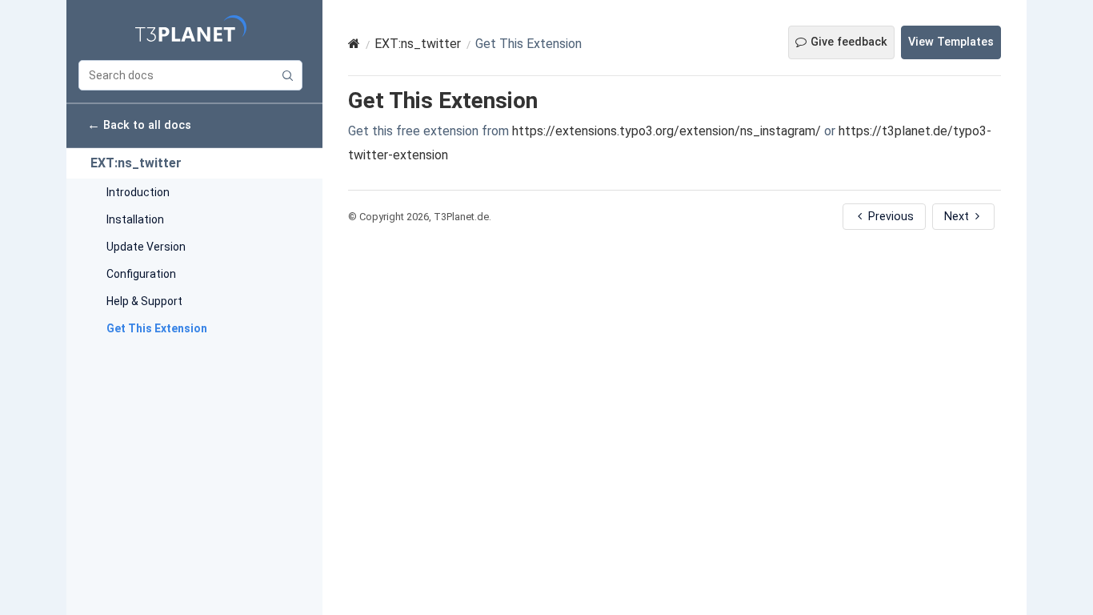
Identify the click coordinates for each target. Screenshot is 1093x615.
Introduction (138, 192)
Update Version (146, 246)
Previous (889, 216)
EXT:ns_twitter (136, 163)
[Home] (354, 43)
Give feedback (849, 42)
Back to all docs (139, 124)
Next (958, 216)
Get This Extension (156, 328)
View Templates (951, 42)
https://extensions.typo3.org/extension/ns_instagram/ (666, 131)
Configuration (141, 273)
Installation (135, 219)
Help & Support (144, 301)
